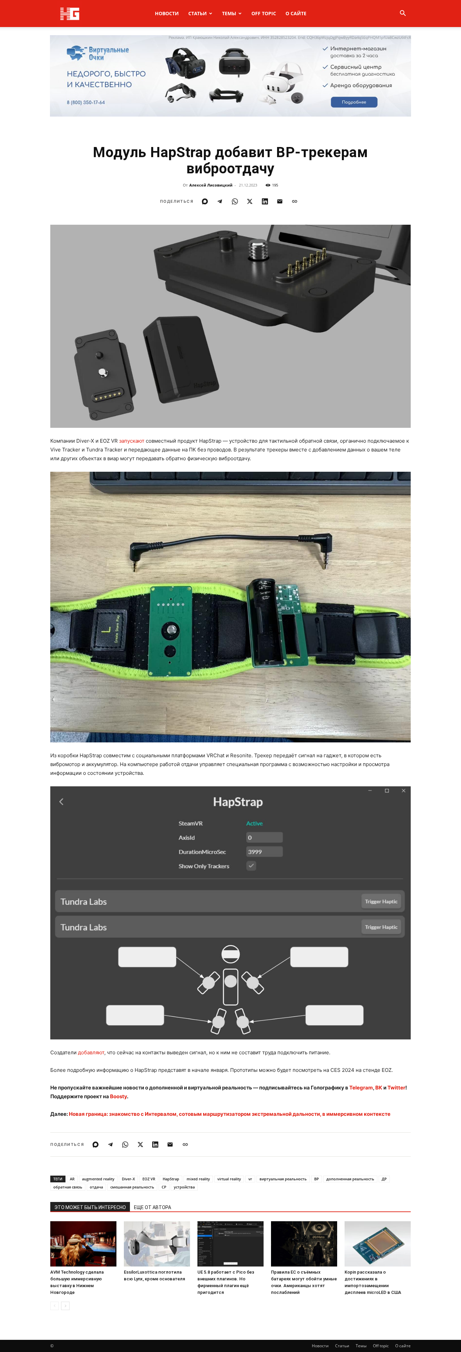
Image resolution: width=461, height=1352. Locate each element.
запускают (131, 441)
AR (72, 1178)
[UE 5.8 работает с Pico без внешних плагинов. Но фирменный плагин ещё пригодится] (230, 1244)
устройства (184, 1186)
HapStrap (171, 1178)
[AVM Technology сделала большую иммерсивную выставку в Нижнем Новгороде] (83, 1244)
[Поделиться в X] (249, 201)
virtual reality (229, 1178)
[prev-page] (54, 1306)
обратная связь (67, 1186)
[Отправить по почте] (279, 201)
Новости (167, 13)
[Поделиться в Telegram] (219, 201)
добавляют (91, 1052)
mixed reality (198, 1178)
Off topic (263, 13)
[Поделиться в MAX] (204, 201)
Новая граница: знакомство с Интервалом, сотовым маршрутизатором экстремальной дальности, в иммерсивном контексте (229, 1114)
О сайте (296, 13)
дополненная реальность (350, 1178)
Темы (229, 13)
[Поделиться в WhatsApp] (234, 201)
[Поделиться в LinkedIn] (265, 201)
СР (164, 1186)
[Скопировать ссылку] (294, 201)
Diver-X (128, 1178)
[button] (403, 14)
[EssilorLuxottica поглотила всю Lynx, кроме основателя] (157, 1244)
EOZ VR (148, 1178)
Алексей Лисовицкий (211, 185)
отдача (96, 1186)
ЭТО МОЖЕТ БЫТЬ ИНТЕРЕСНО (90, 1207)
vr (250, 1178)
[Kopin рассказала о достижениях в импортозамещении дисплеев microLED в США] (378, 1244)
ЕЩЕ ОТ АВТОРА (152, 1207)
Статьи (197, 13)
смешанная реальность (132, 1186)
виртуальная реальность (283, 1178)
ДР (384, 1178)
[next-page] (65, 1306)
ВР (316, 1178)
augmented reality (98, 1178)
